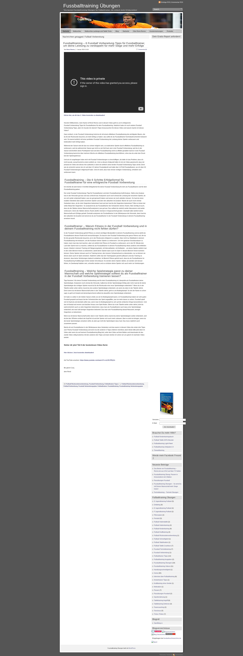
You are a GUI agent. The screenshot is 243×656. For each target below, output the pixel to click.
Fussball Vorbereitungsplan (87, 386)
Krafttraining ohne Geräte (162, 583)
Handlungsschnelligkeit (162, 570)
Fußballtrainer (102, 386)
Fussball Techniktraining (162, 549)
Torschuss (157, 611)
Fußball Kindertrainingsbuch (164, 437)
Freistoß (157, 518)
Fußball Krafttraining (161, 532)
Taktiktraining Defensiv (162, 604)
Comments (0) (142, 49)
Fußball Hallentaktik (161, 522)
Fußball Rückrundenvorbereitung (77, 384)
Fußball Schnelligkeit (161, 539)
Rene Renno (71, 49)
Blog (117, 31)
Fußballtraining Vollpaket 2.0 (164, 447)
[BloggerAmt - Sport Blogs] (168, 632)
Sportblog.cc (158, 623)
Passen (156, 590)
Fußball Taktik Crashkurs (162, 546)
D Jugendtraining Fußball (162, 501)
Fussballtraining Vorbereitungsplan (131, 386)
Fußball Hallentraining (161, 525)
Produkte (170, 31)
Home (156, 573)
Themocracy (179, 654)
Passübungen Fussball (162, 480)
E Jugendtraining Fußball (162, 508)
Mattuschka (77, 31)
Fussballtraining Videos (162, 566)
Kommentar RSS (177, 2)
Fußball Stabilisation (161, 542)
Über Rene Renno (139, 31)
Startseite (66, 31)
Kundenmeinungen (156, 31)
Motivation (157, 587)
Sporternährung (159, 597)
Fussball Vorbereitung (96, 384)
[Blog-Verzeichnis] (156, 632)
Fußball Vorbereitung (71, 386)
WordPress (132, 648)
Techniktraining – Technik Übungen (166, 492)
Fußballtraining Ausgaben (163, 559)
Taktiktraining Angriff (161, 600)
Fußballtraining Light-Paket (163, 443)
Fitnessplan (158, 515)
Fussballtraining (113, 386)
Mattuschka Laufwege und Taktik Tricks (98, 31)
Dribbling (157, 505)
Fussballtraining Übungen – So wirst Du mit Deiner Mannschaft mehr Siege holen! (167, 486)
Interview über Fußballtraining (164, 576)
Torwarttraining (159, 450)
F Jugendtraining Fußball (162, 511)
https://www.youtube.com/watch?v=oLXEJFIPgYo (97, 360)
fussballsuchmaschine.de (172, 638)
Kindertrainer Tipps (160, 580)
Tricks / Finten (159, 614)
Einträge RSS (165, 2)
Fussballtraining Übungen (91, 5)
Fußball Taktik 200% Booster (164, 440)
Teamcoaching (159, 607)
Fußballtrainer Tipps (111, 384)
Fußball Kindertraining (161, 529)
